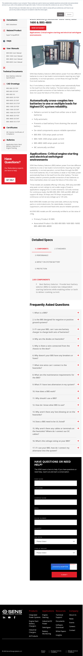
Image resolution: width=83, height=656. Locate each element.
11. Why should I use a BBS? (44, 398)
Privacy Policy (43, 651)
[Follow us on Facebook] (15, 617)
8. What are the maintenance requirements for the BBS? (53, 376)
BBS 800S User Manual (14, 62)
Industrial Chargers (32, 631)
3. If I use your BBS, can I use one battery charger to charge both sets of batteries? (50, 330)
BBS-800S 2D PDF (12, 97)
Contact (72, 630)
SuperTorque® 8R (12, 35)
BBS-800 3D (10, 94)
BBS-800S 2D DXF (12, 100)
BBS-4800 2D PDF (12, 115)
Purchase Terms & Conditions (56, 651)
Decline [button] (69, 14)
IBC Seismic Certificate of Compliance (15, 133)
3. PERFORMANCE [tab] (41, 255)
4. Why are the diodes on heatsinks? (48, 339)
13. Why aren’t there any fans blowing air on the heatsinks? (53, 413)
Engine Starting (45, 616)
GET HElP (10, 180)
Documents (60, 621)
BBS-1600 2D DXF (12, 109)
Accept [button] (60, 14)
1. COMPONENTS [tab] (41, 249)
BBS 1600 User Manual (14, 56)
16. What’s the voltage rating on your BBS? (51, 441)
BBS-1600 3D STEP (13, 112)
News (71, 619)
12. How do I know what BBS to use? (48, 405)
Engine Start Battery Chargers (33, 623)
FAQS (9, 41)
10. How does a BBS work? (44, 391)
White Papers (61, 631)
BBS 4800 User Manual (14, 59)
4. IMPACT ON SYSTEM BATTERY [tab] (47, 262)
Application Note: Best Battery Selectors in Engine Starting (14, 146)
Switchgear (46, 627)
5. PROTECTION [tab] (41, 269)
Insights (59, 635)
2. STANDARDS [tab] (60, 249)
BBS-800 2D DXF (12, 91)
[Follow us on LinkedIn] (4, 617)
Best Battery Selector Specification (14, 77)
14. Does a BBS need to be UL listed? (48, 421)
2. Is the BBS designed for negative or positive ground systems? (52, 321)
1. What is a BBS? (40, 312)
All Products (33, 636)
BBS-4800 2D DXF (12, 119)
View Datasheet (38, 28)
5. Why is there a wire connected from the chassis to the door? (51, 347)
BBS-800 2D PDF (12, 88)
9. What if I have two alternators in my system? (53, 384)
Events (71, 622)
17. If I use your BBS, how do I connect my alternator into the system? (50, 449)
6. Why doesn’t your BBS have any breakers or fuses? (52, 356)
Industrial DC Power (47, 622)
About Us (72, 615)
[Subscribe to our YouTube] (9, 617)
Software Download (59, 626)
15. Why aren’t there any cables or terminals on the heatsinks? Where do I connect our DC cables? (53, 431)
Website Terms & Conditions (73, 651)
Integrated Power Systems (34, 616)
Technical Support (59, 616)
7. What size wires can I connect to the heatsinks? (49, 366)
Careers (72, 626)
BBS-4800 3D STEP (13, 122)
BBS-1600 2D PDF (12, 106)
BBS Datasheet (11, 24)
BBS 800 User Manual (13, 53)
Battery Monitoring (46, 632)
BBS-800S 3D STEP (13, 103)
